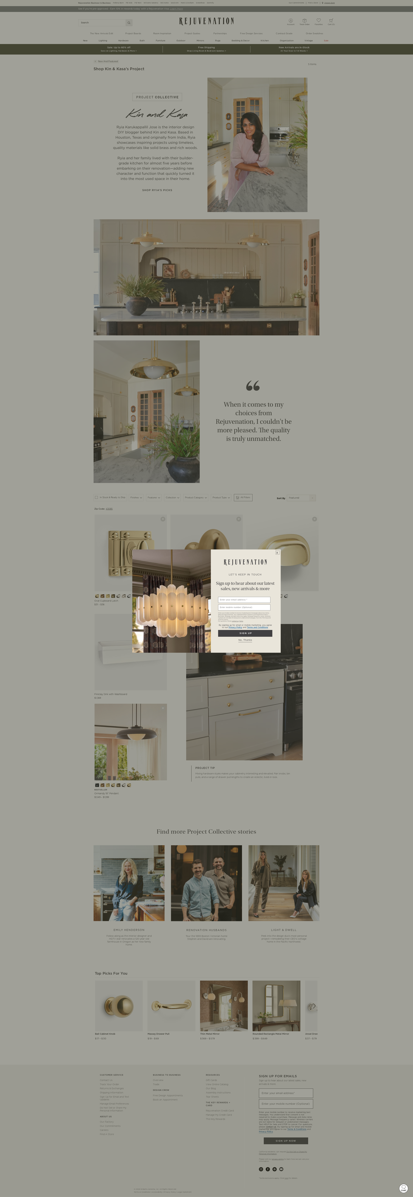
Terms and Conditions (257, 627)
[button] (403, 1188)
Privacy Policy (235, 627)
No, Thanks (245, 640)
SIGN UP (245, 633)
